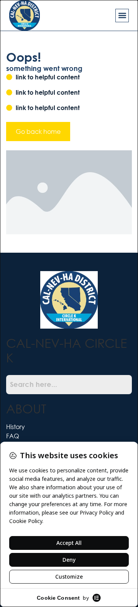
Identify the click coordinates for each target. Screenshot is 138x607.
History (15, 427)
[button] (122, 15)
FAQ (12, 436)
